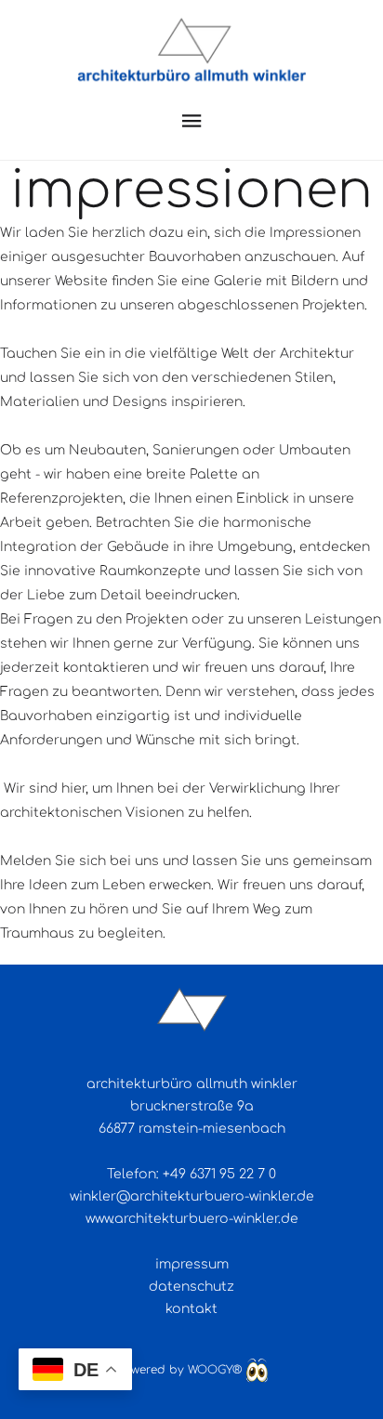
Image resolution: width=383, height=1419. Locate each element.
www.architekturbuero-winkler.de (192, 1219)
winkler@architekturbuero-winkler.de (192, 1196)
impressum (192, 1264)
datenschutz (191, 1287)
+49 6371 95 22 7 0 (219, 1174)
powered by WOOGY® (180, 1369)
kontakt (191, 1309)
